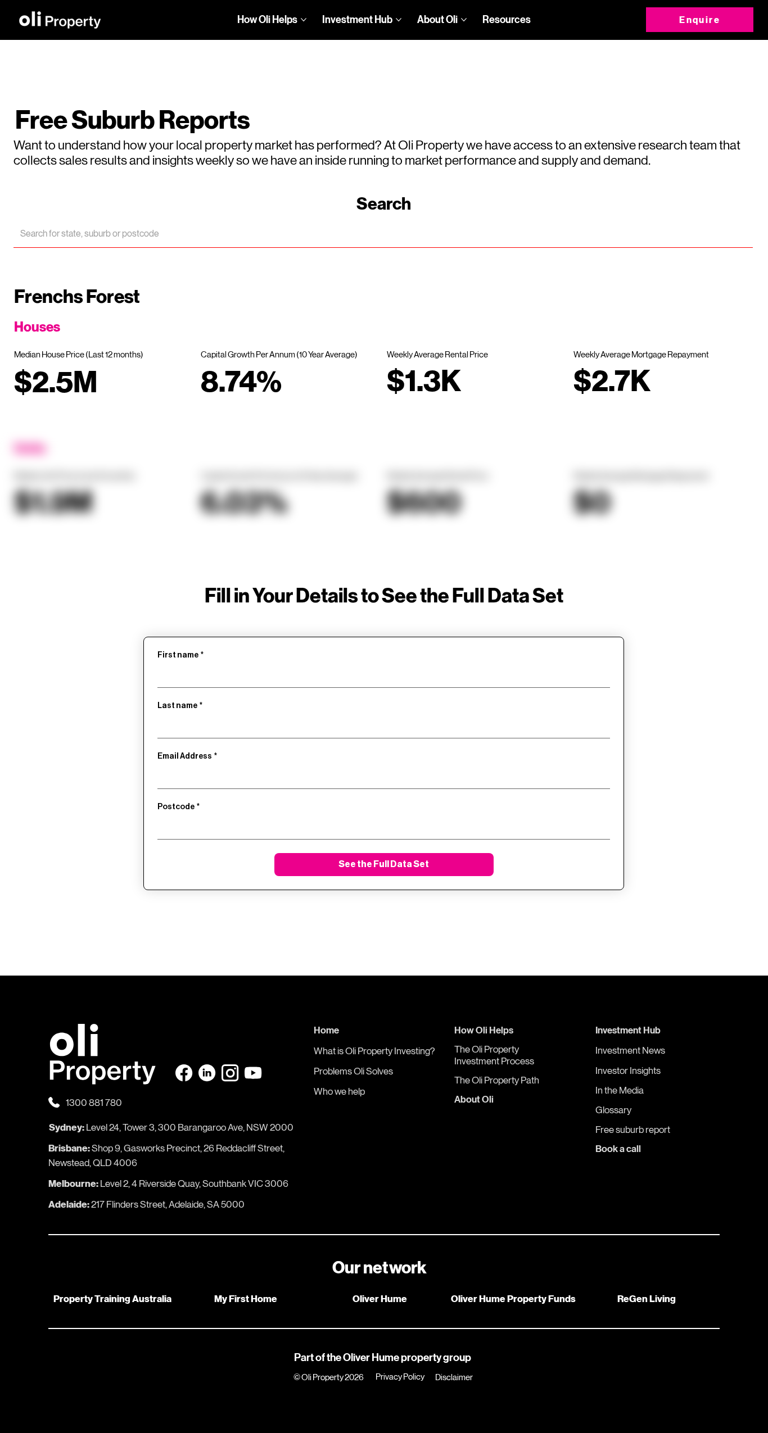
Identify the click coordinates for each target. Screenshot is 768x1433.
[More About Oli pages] (464, 19)
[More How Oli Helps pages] (303, 19)
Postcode (178, 807)
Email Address (187, 756)
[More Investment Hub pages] (398, 19)
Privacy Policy (400, 1376)
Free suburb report (632, 1129)
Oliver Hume (380, 1299)
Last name (179, 706)
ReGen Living (646, 1299)
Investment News (630, 1050)
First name (180, 655)
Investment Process (494, 1061)
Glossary (613, 1109)
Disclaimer (454, 1377)
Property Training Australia (112, 1299)
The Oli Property (486, 1049)
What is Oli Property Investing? (374, 1050)
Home (326, 1030)
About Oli (474, 1099)
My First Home (245, 1299)
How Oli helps (483, 1030)
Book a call (618, 1149)
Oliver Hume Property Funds (513, 1299)
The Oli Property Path (496, 1080)
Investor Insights (628, 1070)
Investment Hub (628, 1030)
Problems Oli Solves (353, 1071)
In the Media (619, 1090)
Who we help (339, 1091)
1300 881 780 (94, 1102)
